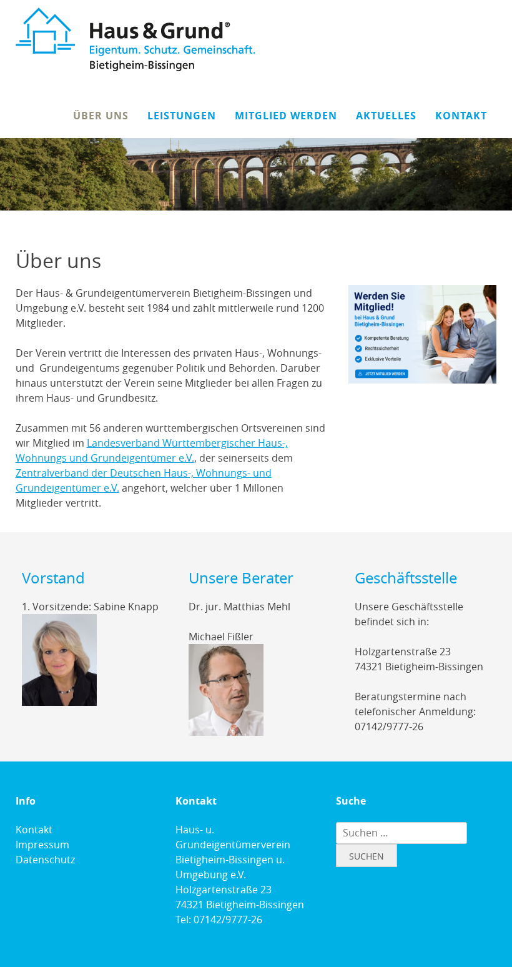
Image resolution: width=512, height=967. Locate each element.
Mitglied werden (286, 115)
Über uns (101, 115)
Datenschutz (45, 859)
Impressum (42, 844)
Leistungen (181, 115)
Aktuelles (386, 115)
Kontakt (461, 115)
